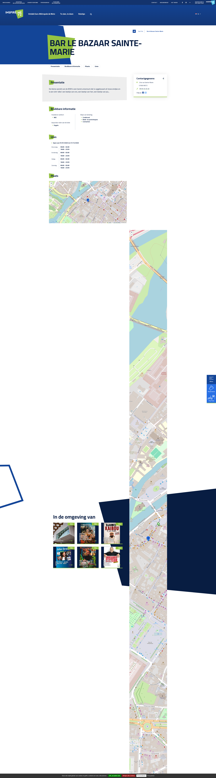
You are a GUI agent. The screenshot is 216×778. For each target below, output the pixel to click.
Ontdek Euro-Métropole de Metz (41, 14)
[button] (88, 200)
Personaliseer (141, 775)
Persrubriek (45, 2)
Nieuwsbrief (164, 2)
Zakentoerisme (32, 2)
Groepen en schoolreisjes (19, 2)
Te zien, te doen (66, 14)
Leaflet (109, 222)
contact (154, 2)
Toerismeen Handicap (56, 2)
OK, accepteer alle (114, 775)
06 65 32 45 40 (144, 89)
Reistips (81, 14)
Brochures (6, 2)
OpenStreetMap (117, 222)
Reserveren (211, 391)
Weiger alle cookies (129, 775)
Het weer (174, 2)
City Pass (211, 400)
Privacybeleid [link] (150, 775)
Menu (211, 381)
